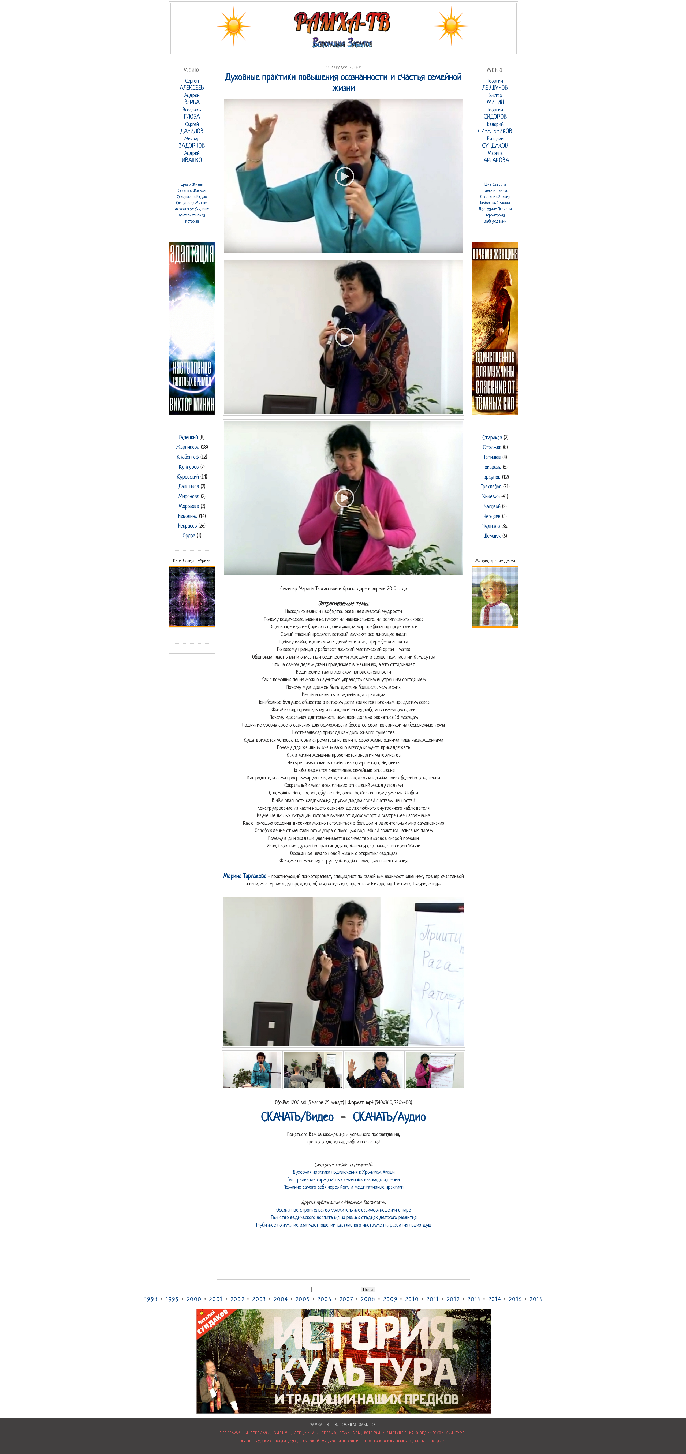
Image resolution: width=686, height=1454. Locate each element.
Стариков (492, 438)
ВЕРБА (192, 99)
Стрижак (492, 448)
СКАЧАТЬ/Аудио (389, 1117)
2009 (390, 1299)
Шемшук (492, 536)
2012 (453, 1299)
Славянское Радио (192, 197)
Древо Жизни (192, 184)
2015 (515, 1299)
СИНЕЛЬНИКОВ (495, 128)
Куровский (188, 477)
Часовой (492, 507)
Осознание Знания (495, 197)
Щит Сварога (495, 184)
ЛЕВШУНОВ (495, 85)
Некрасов (187, 526)
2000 (194, 1299)
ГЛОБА (192, 114)
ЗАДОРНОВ (192, 142)
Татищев (492, 458)
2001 (216, 1299)
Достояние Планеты (495, 209)
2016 (536, 1299)
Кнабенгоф (188, 457)
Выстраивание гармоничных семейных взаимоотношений (344, 1180)
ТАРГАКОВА (495, 157)
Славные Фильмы (192, 191)
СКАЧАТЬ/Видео (297, 1117)
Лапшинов (188, 487)
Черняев (492, 517)
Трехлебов (491, 487)
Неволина (187, 516)
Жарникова (187, 447)
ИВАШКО (192, 157)
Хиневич (491, 497)
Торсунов (491, 477)
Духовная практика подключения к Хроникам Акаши (344, 1172)
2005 (303, 1299)
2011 (432, 1299)
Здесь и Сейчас (495, 191)
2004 (281, 1299)
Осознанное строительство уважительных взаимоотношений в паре (343, 1210)
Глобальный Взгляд (495, 203)
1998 (151, 1299)
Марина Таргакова (245, 876)
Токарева (492, 467)
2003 (259, 1299)
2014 (494, 1299)
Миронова (188, 497)
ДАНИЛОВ (192, 128)
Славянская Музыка (192, 203)
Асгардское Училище (192, 209)
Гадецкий (188, 438)
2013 (473, 1299)
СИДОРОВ (495, 114)
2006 (324, 1299)
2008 (368, 1299)
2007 (346, 1299)
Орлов (189, 536)
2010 (412, 1299)
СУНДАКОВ (495, 142)
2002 (237, 1299)
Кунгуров (189, 467)
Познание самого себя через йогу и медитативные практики (344, 1187)
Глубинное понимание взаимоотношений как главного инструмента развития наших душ (343, 1225)
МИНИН (495, 99)
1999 (172, 1299)
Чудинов (491, 526)
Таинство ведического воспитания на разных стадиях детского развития (344, 1217)
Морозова (189, 507)
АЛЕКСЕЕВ (192, 85)
